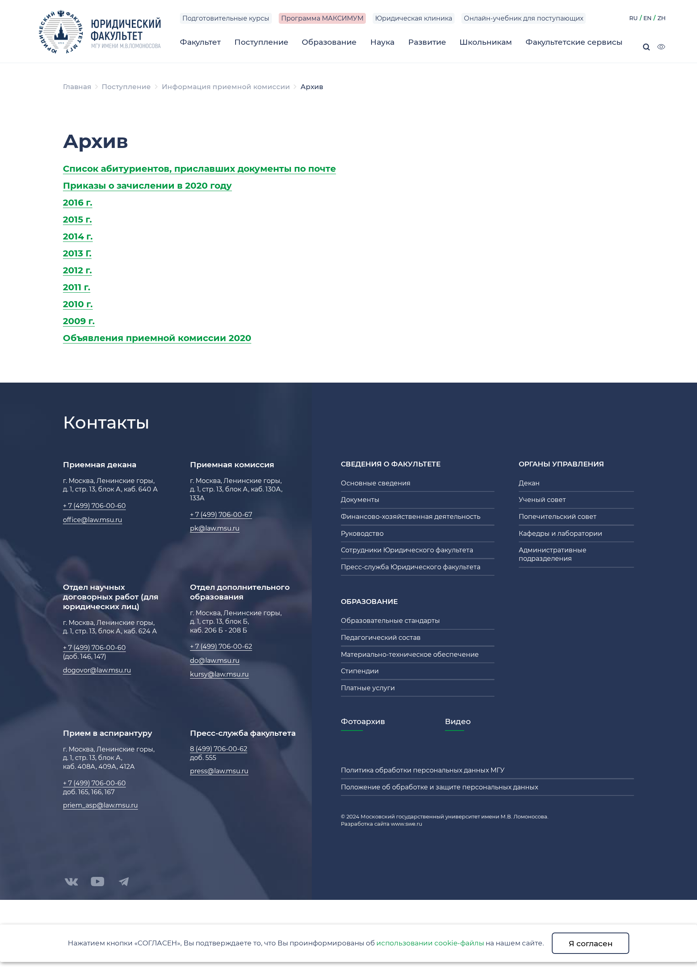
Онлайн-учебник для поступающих (523, 18)
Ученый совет (542, 500)
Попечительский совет (558, 516)
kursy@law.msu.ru (219, 674)
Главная (77, 87)
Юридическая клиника (413, 18)
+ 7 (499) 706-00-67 (221, 514)
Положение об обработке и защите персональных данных (439, 787)
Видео (458, 721)
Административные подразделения (552, 554)
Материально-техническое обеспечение (410, 654)
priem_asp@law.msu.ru (100, 805)
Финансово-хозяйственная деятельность (410, 516)
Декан (529, 483)
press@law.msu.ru (219, 771)
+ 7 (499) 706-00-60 (94, 506)
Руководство (362, 533)
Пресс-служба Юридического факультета (410, 567)
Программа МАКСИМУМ (322, 18)
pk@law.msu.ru (215, 528)
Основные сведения (376, 483)
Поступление (126, 87)
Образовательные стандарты (390, 621)
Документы (360, 500)
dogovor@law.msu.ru (97, 670)
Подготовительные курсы (225, 18)
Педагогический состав (381, 637)
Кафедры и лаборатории (560, 533)
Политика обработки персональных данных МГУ (423, 770)
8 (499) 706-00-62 (218, 749)
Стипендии (360, 671)
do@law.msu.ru (215, 660)
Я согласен (591, 943)
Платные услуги (368, 688)
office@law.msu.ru (92, 520)
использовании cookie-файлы (430, 943)
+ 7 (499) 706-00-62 (221, 646)
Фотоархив (363, 721)
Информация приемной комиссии (226, 87)
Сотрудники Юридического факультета (407, 550)
